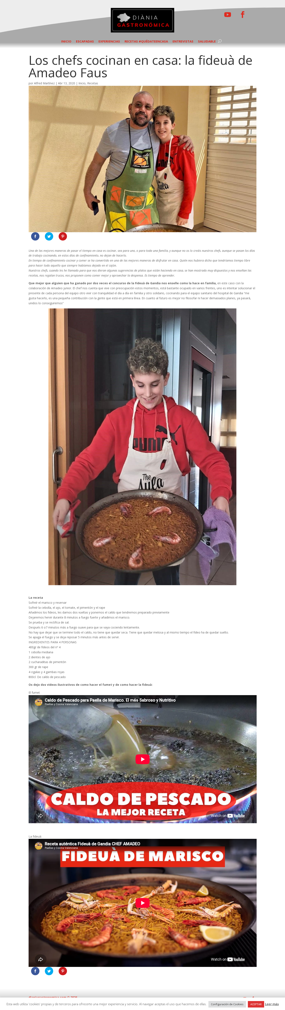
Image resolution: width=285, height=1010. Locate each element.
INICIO (66, 41)
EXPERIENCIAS (109, 41)
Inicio (82, 83)
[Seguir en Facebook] (242, 14)
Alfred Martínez (44, 83)
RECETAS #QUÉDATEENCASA (146, 41)
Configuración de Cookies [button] (227, 1004)
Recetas (92, 83)
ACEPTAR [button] (256, 1004)
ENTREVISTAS (183, 41)
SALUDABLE (207, 41)
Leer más (272, 1004)
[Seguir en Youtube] (227, 14)
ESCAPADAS (85, 41)
